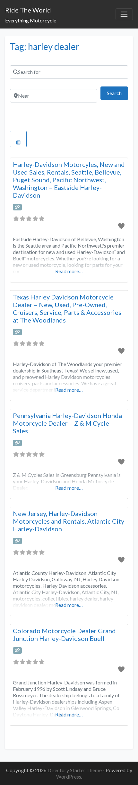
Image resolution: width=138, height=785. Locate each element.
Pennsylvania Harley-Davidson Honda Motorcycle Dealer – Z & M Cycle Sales (67, 423)
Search (117, 93)
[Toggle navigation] (124, 14)
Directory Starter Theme (75, 770)
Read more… (69, 271)
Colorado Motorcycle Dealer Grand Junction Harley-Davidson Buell (64, 634)
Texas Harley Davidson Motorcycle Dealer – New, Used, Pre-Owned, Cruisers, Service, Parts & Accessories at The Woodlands (67, 308)
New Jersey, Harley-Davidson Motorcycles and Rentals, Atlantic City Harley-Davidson (68, 521)
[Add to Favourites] (121, 226)
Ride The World (28, 10)
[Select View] (18, 139)
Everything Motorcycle (30, 20)
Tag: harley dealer (44, 46)
